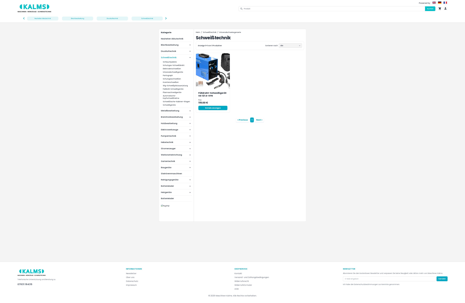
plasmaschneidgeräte (172, 92)
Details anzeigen (213, 108)
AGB (236, 289)
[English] (434, 2)
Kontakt (238, 273)
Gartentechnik (168, 161)
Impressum (131, 285)
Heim (198, 32)
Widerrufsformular (243, 285)
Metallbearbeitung (170, 110)
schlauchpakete (170, 62)
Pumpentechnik (168, 136)
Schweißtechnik (169, 57)
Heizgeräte (166, 192)
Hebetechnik (167, 142)
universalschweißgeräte (173, 72)
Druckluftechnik (168, 51)
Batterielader (167, 186)
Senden (442, 278)
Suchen (430, 8)
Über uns (130, 277)
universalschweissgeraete (230, 32)
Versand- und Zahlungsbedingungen (251, 277)
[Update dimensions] (445, 8)
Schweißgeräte (169, 105)
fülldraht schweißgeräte (173, 89)
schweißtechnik (147, 18)
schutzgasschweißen (172, 79)
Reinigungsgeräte (169, 179)
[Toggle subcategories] (190, 45)
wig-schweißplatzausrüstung (175, 85)
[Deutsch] (439, 2)
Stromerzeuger (168, 148)
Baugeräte (166, 167)
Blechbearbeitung (169, 45)
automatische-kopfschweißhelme (171, 97)
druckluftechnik (112, 18)
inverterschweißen (171, 82)
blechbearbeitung (77, 18)
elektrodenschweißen (172, 68)
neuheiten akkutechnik (43, 18)
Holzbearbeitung (169, 123)
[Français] (445, 2)
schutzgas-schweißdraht (173, 65)
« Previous (242, 119)
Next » (259, 119)
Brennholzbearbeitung (172, 117)
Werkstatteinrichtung (171, 154)
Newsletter (131, 273)
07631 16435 (24, 284)
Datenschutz (132, 281)
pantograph (168, 75)
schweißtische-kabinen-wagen (176, 101)
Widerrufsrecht (241, 281)
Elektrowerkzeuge (169, 129)
